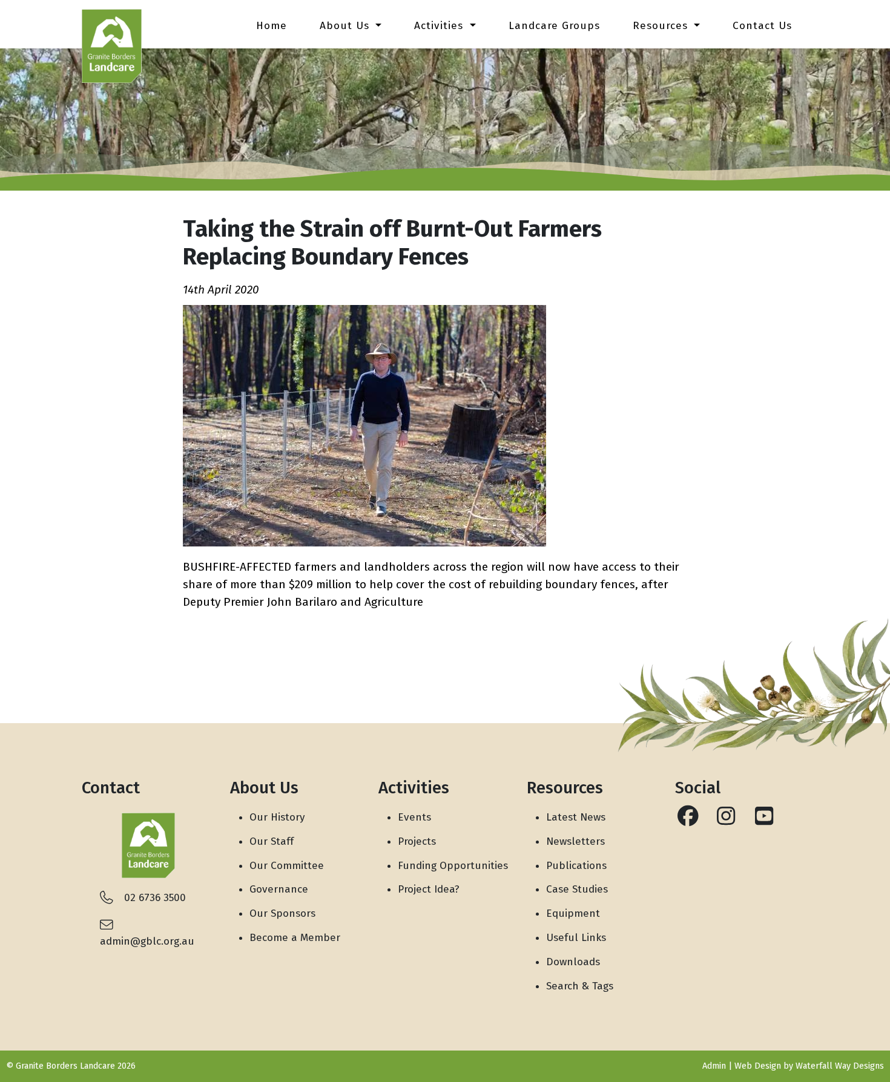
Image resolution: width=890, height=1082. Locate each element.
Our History (277, 817)
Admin (714, 1066)
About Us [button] (346, 25)
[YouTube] (764, 820)
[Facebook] (688, 820)
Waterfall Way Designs (840, 1066)
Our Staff (271, 841)
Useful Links (576, 937)
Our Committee (286, 865)
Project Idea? (429, 889)
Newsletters (575, 841)
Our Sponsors (282, 913)
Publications (576, 865)
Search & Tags (579, 986)
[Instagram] (726, 820)
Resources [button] (662, 25)
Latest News (575, 817)
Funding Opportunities (453, 865)
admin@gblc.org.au (147, 941)
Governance (278, 889)
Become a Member (294, 937)
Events (414, 817)
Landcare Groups (554, 25)
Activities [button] (440, 25)
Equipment (573, 913)
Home (271, 25)
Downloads (573, 962)
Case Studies (577, 889)
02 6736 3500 (155, 897)
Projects (417, 841)
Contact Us (762, 25)
